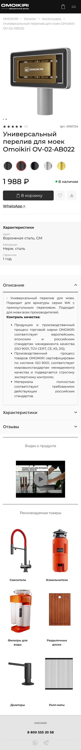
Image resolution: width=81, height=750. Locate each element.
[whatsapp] (35, 743)
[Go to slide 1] (3, 119)
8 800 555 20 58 (40, 732)
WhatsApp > (14, 206)
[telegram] (45, 743)
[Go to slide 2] (6, 119)
